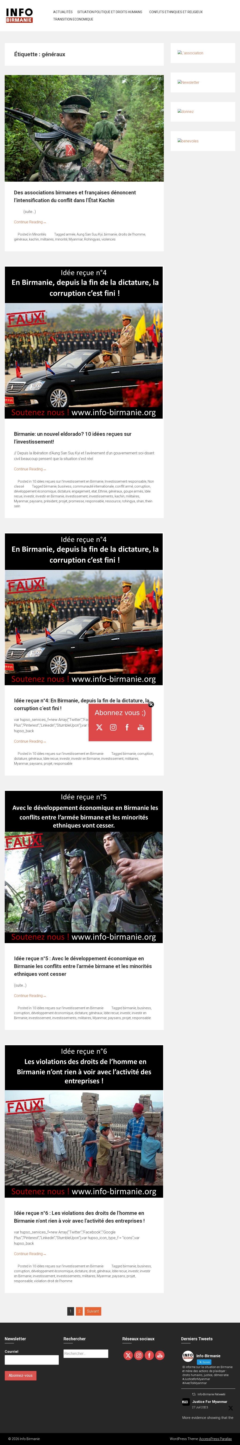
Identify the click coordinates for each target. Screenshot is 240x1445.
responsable (94, 501)
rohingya (128, 501)
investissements (101, 496)
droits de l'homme (131, 234)
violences (108, 239)
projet (63, 501)
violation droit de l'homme (53, 1281)
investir (29, 496)
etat (94, 491)
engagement (81, 491)
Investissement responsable (125, 481)
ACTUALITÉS (63, 12)
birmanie (110, 234)
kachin (34, 239)
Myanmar (76, 239)
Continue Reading (30, 222)
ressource (112, 501)
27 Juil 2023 (200, 1407)
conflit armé (124, 486)
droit (92, 1271)
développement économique (35, 491)
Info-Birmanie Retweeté (211, 1394)
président (50, 501)
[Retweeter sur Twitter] (193, 1394)
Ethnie (102, 491)
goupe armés (133, 491)
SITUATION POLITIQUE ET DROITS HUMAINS (109, 12)
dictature (63, 491)
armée (70, 234)
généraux (21, 239)
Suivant (93, 1311)
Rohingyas (92, 239)
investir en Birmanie (49, 496)
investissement (76, 496)
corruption (142, 486)
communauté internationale (93, 486)
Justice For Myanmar (209, 1402)
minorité (61, 239)
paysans (36, 501)
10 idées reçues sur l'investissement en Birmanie (67, 481)
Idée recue (50, 759)
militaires (47, 239)
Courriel (11, 1351)
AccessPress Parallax (215, 1439)
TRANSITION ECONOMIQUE (73, 19)
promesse (76, 501)
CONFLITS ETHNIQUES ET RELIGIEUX (176, 12)
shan (140, 501)
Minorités (39, 234)
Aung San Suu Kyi (90, 234)
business (64, 486)
